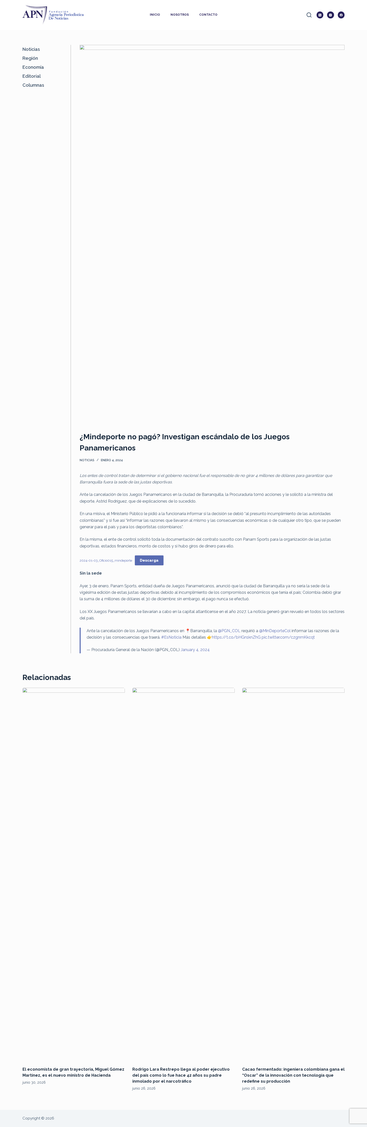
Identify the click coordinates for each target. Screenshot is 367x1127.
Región (30, 58)
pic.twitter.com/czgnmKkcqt (288, 637)
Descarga (149, 560)
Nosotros (180, 14)
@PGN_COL (229, 630)
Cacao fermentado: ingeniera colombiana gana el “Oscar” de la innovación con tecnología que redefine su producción (293, 1075)
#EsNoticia (171, 637)
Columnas (33, 85)
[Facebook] (341, 14)
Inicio (155, 14)
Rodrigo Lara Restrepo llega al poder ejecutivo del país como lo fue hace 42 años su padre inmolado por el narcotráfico (181, 1075)
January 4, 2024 (195, 649)
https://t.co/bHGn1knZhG (236, 637)
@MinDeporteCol (275, 630)
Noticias (87, 460)
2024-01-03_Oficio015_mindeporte (106, 560)
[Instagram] (330, 14)
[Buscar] (309, 14)
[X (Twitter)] (320, 14)
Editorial (31, 76)
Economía (33, 67)
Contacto (208, 14)
